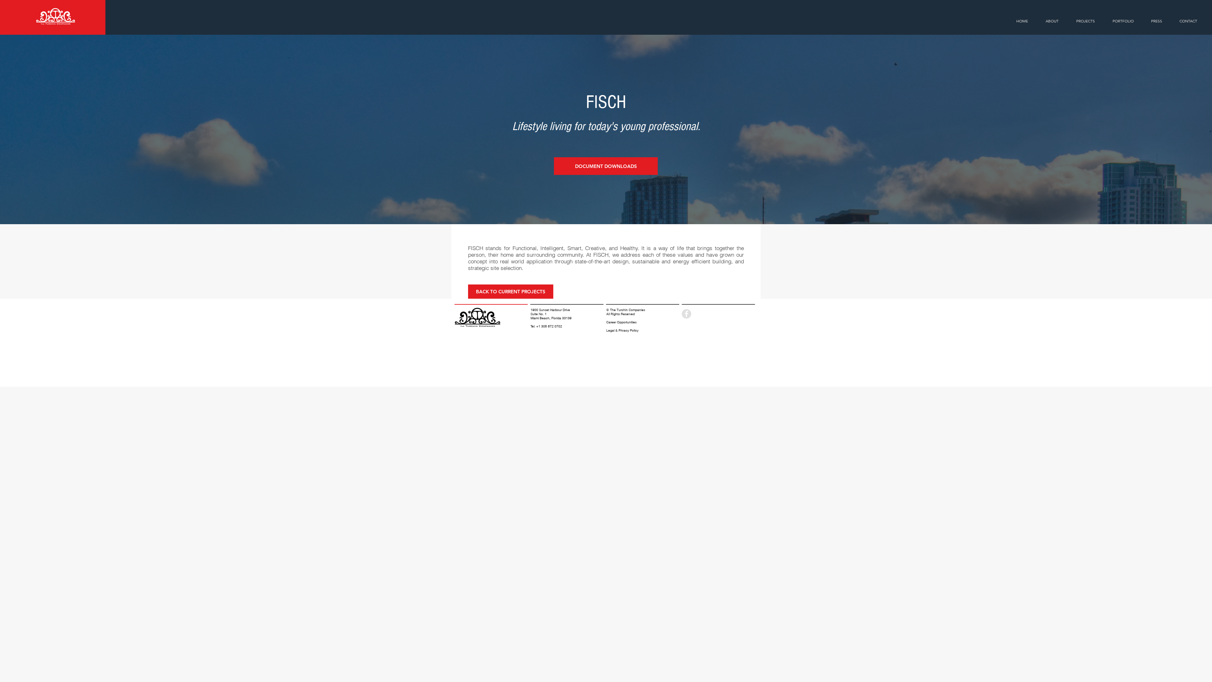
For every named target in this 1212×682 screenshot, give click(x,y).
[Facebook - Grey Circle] (686, 314)
